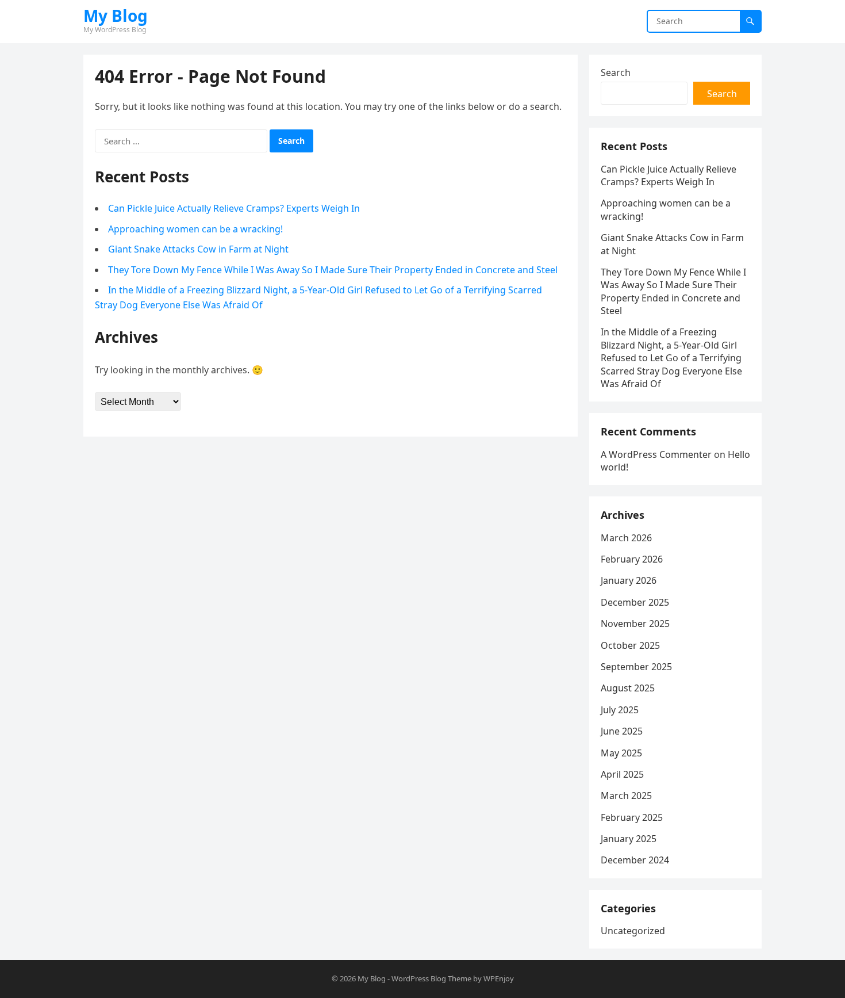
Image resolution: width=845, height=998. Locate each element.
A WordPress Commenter (656, 454)
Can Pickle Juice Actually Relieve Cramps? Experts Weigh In (234, 208)
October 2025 (630, 645)
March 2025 (626, 795)
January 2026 (628, 580)
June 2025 (622, 731)
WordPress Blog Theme (431, 978)
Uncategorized (633, 930)
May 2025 (621, 753)
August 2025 (628, 688)
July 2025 (620, 709)
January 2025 (628, 838)
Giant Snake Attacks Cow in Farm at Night (198, 249)
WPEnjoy (498, 978)
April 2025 (622, 774)
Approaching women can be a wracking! (195, 229)
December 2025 (635, 602)
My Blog (115, 15)
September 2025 (636, 666)
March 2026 (626, 537)
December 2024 (635, 860)
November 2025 (635, 623)
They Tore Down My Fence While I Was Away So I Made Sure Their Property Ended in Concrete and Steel (333, 269)
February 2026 (632, 559)
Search (616, 72)
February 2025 (632, 817)
